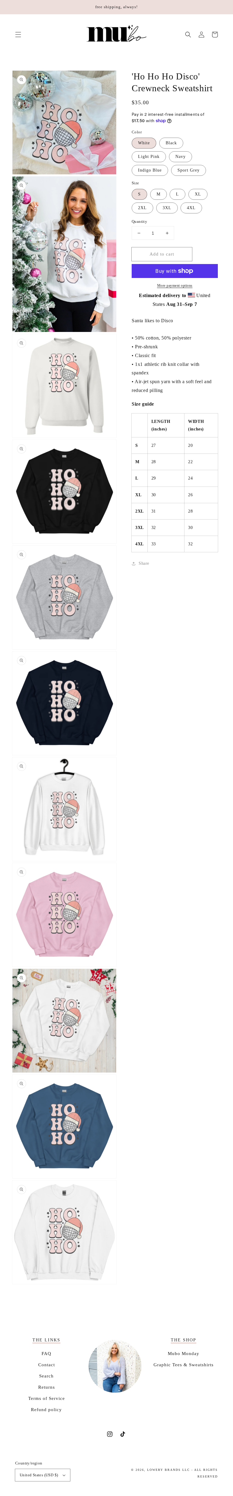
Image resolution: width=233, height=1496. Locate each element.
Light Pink (149, 156)
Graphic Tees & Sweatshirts (184, 1364)
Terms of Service (46, 1398)
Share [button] (144, 563)
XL (198, 194)
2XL (142, 208)
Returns (46, 1387)
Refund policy (46, 1409)
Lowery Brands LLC (168, 1469)
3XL (167, 208)
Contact (46, 1364)
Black (171, 143)
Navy (180, 156)
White (144, 143)
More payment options (175, 285)
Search (46, 1376)
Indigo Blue (150, 170)
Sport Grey (188, 170)
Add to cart (162, 254)
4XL (191, 208)
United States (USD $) (39, 1475)
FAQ (46, 1353)
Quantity (139, 221)
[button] (18, 34)
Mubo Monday (183, 1353)
